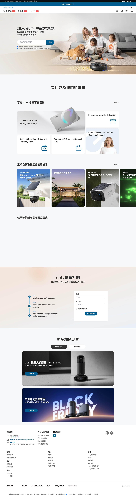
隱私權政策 (39, 46)
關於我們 (29, 494)
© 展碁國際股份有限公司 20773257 (16, 494)
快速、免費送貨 (44, 435)
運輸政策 (36, 494)
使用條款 (33, 46)
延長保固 (50, 457)
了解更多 (31, 373)
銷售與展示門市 (11, 457)
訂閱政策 (96, 494)
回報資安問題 (51, 463)
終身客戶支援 (44, 444)
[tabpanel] (68, 386)
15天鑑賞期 (43, 438)
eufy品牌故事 (92, 455)
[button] (127, 7)
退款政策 (43, 494)
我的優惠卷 (10, 467)
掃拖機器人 (10, 455)
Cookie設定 (72, 494)
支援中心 (50, 455)
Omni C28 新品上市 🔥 (68, 4)
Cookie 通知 (88, 494)
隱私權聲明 (51, 494)
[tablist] (68, 347)
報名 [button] (50, 42)
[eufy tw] (5, 7)
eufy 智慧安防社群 (93, 466)
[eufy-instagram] (107, 433)
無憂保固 (43, 441)
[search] (123, 7)
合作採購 (9, 473)
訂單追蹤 (9, 464)
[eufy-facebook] (111, 433)
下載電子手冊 (51, 466)
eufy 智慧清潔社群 (93, 469)
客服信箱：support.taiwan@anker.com (22, 439)
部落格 (90, 457)
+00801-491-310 (14, 437)
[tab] (59, 347)
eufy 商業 (9, 476)
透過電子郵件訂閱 (82, 308)
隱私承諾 (90, 463)
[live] (127, 7)
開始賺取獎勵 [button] (91, 313)
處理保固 (50, 460)
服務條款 (80, 494)
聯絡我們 (90, 460)
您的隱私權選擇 (60, 494)
